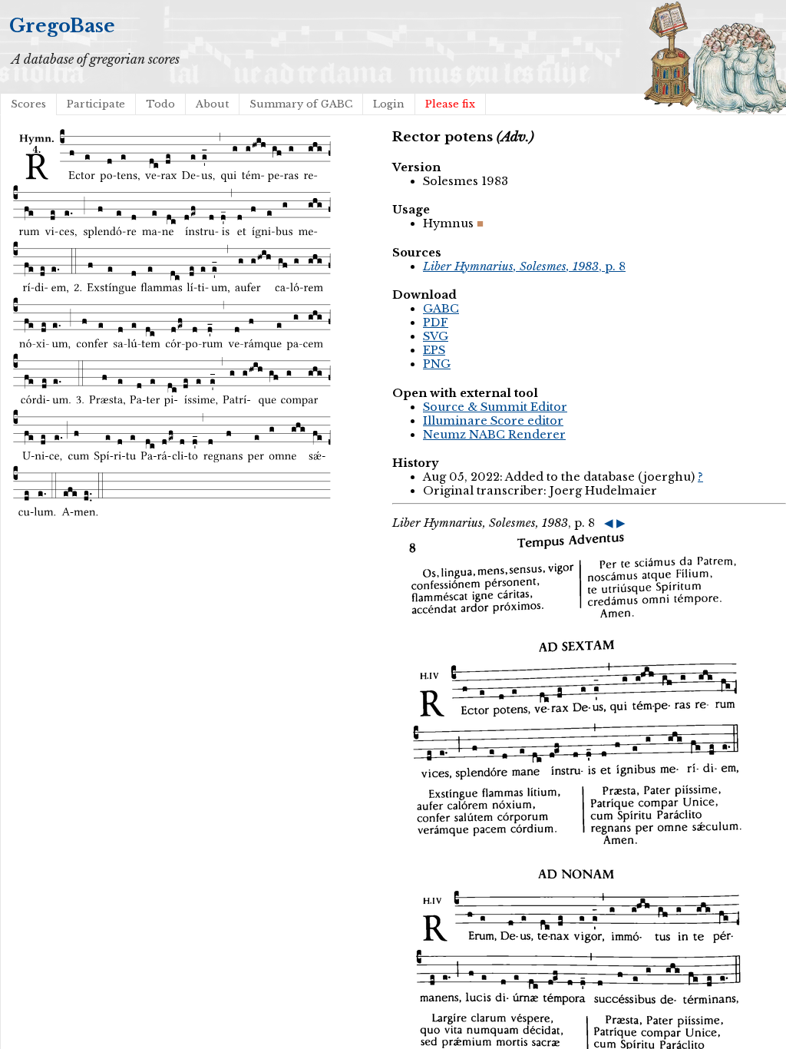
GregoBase (62, 26)
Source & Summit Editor (495, 407)
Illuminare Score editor (493, 421)
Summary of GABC (300, 104)
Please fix (450, 104)
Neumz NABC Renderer (494, 435)
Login (389, 104)
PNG (437, 364)
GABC (441, 309)
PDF (435, 322)
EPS (434, 350)
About (212, 104)
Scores (28, 104)
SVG (435, 336)
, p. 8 (524, 266)
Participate (96, 104)
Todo (160, 104)
